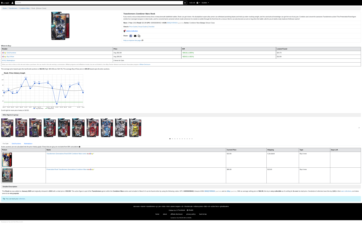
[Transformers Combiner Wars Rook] (60, 26)
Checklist (151, 26)
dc (182, 206)
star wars (136, 206)
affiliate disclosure (177, 214)
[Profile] (12, 3)
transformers (151, 206)
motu (163, 206)
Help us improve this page (132, 40)
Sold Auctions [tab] (16, 143)
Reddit (191, 210)
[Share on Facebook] (130, 36)
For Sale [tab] (5, 143)
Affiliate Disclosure (144, 64)
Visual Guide (142, 26)
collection (22, 199)
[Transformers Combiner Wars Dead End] (21, 127)
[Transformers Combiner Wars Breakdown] (7, 127)
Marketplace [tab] (28, 143)
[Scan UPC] (185, 3)
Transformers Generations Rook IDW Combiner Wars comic (66, 153)
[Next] (359, 128)
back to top (203, 214)
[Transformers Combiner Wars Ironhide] (92, 127)
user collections (346, 191)
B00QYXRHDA (172, 23)
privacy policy (191, 214)
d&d (205, 206)
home (157, 214)
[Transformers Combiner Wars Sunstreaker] (135, 127)
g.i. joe (158, 206)
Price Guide (133, 26)
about (165, 214)
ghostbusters (224, 206)
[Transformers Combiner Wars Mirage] (107, 127)
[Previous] (3, 128)
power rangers (175, 206)
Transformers (13, 8)
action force (215, 206)
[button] (198, 3)
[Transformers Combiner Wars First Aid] (64, 127)
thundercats (188, 206)
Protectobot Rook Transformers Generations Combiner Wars (67, 169)
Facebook (181, 210)
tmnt (168, 206)
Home (5, 8)
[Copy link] (139, 36)
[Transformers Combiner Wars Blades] (50, 127)
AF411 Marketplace (8, 60)
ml (209, 206)
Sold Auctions (11, 53)
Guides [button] (204, 3)
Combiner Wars (24, 8)
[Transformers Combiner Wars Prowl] (121, 127)
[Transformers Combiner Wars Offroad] (35, 127)
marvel (143, 206)
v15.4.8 (192, 3)
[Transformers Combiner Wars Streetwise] (78, 127)
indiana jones (198, 206)
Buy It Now (10, 56)
